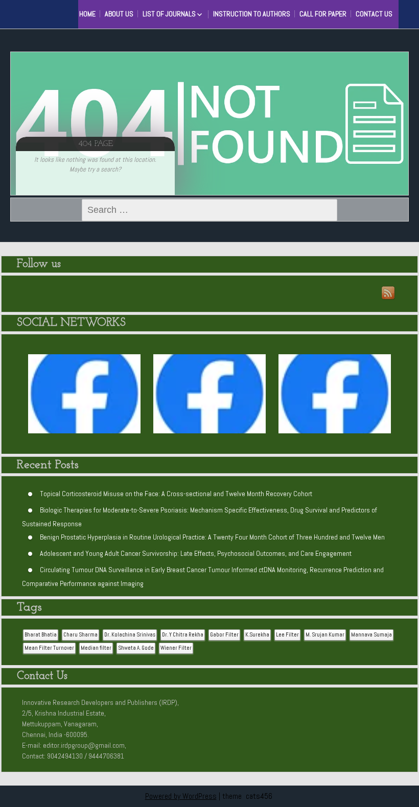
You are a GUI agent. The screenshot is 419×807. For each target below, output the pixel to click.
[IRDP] (51, 13)
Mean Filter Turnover (49, 648)
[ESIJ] (84, 399)
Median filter (96, 648)
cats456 (259, 796)
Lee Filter (287, 634)
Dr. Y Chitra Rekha (182, 634)
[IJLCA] (334, 399)
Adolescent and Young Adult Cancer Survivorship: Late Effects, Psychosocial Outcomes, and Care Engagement (196, 552)
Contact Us (374, 13)
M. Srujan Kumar (325, 634)
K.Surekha (257, 634)
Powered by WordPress (181, 796)
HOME (87, 13)
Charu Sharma (80, 634)
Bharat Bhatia (41, 634)
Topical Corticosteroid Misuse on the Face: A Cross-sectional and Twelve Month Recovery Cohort (176, 493)
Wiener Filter (176, 648)
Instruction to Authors (251, 13)
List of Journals (169, 13)
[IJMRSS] (209, 399)
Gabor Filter (224, 634)
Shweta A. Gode (136, 648)
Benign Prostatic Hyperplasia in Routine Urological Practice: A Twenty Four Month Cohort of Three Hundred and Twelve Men (212, 536)
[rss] (389, 293)
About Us (119, 13)
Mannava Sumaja (371, 634)
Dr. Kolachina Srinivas (129, 634)
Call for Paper (322, 13)
